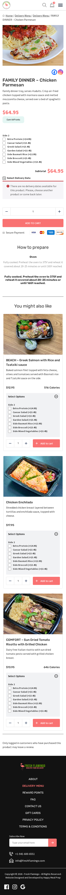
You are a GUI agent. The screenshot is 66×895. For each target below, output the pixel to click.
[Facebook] (54, 72)
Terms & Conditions (33, 826)
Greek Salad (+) (18, 146)
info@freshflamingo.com (30, 860)
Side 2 (6, 135)
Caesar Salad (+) (18, 143)
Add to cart (33, 223)
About (33, 779)
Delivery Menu (23, 15)
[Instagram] (60, 72)
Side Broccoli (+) (18, 158)
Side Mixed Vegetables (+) (24, 162)
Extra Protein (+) (18, 139)
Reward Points (33, 792)
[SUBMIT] (52, 843)
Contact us (33, 806)
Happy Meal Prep (52, 877)
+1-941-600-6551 (25, 854)
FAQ (33, 799)
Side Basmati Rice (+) (21, 154)
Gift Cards (33, 813)
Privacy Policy (33, 819)
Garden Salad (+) (18, 150)
